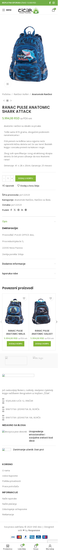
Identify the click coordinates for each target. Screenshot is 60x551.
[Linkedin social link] (22, 210)
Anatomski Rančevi (42, 94)
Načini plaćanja (9, 503)
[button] (15, 343)
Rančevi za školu (42, 199)
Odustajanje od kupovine (14, 509)
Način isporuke (9, 498)
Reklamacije (8, 514)
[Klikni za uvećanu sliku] (7, 84)
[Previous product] (4, 100)
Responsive (34, 530)
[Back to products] (7, 100)
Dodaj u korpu (25, 178)
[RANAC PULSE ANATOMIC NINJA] (15, 311)
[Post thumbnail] (14, 436)
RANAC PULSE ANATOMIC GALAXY (42, 332)
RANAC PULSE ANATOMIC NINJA (15, 332)
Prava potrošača (10, 486)
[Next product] (11, 100)
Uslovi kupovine (10, 475)
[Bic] (44, 360)
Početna (6, 94)
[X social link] (15, 210)
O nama (6, 470)
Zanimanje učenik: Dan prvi (28, 449)
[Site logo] (29, 9)
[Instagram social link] (54, 3)
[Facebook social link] (50, 3)
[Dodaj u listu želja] (24, 298)
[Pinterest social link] (18, 210)
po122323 (16, 204)
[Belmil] (16, 360)
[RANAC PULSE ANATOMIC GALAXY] (42, 311)
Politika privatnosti (11, 481)
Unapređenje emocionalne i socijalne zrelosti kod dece (41, 436)
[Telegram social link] (26, 210)
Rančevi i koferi (21, 94)
